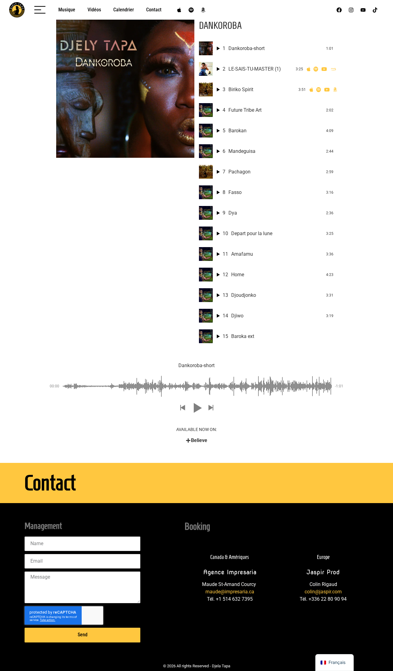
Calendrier (123, 10)
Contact (153, 10)
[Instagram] (351, 10)
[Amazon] (203, 10)
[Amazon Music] (333, 69)
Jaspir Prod (323, 572)
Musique (66, 10)
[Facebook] (339, 10)
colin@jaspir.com (323, 592)
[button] (182, 408)
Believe (199, 440)
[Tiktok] (375, 10)
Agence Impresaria (229, 572)
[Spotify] (191, 10)
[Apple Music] (308, 69)
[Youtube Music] (324, 69)
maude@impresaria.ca (229, 592)
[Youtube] (363, 10)
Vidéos (94, 10)
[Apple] (179, 10)
